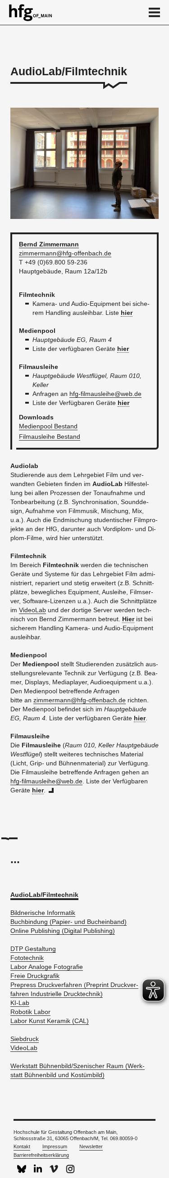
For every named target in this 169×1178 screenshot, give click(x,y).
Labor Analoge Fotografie (46, 966)
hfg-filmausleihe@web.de (105, 393)
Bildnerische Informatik (42, 912)
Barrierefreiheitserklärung (41, 1155)
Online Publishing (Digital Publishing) (62, 930)
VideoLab (32, 610)
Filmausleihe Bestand (49, 436)
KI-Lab (19, 1002)
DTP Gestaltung (33, 948)
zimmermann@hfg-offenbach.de (65, 253)
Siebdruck (24, 1038)
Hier (128, 619)
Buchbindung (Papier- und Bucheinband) (68, 921)
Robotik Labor (30, 1011)
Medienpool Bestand (48, 426)
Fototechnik (27, 957)
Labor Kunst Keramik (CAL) (49, 1020)
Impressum (54, 1146)
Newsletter (91, 1146)
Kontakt (22, 1146)
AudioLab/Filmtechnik (44, 894)
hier (126, 312)
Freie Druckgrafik (34, 975)
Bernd (49, 244)
